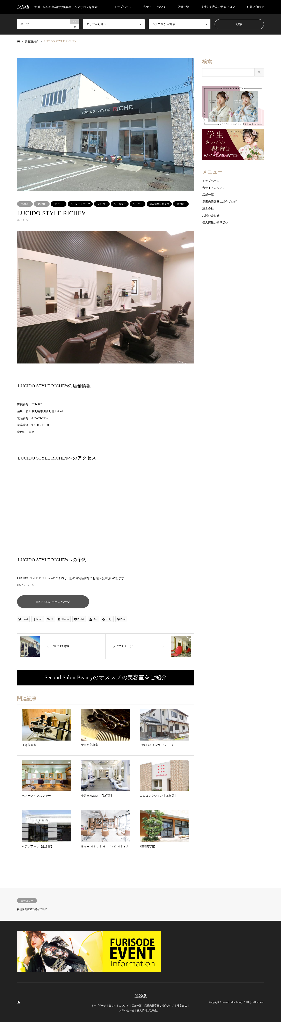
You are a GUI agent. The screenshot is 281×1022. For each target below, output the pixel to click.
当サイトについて (154, 6)
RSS (18, 1002)
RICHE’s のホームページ (53, 601)
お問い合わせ (255, 6)
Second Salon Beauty (232, 1002)
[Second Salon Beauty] (140, 996)
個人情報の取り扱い (215, 222)
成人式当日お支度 (159, 204)
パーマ (102, 204)
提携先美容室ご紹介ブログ (218, 6)
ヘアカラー (120, 204)
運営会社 (208, 208)
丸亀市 (25, 204)
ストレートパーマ (80, 204)
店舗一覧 (183, 6)
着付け (181, 204)
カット (58, 204)
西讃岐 (41, 204)
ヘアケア (138, 204)
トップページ (122, 6)
